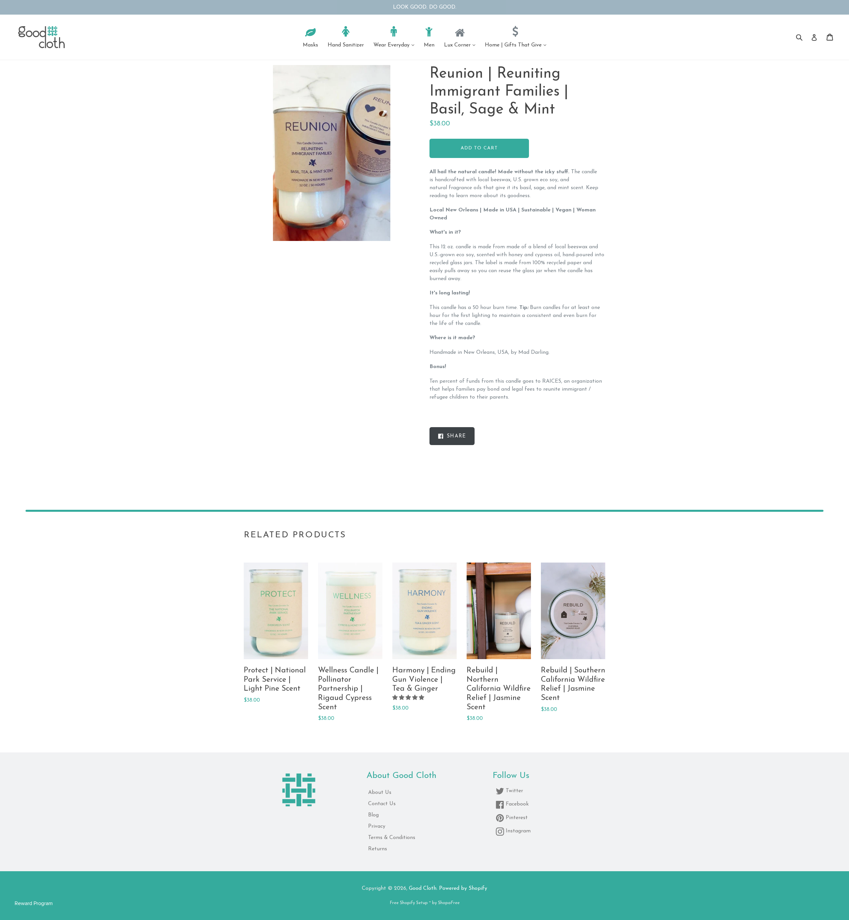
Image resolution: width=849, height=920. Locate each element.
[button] (409, 698)
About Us (379, 792)
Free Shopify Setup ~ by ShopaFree (425, 903)
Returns (377, 849)
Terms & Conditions (391, 837)
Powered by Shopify (463, 888)
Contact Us (382, 803)
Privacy (376, 826)
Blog (373, 815)
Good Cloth (422, 888)
